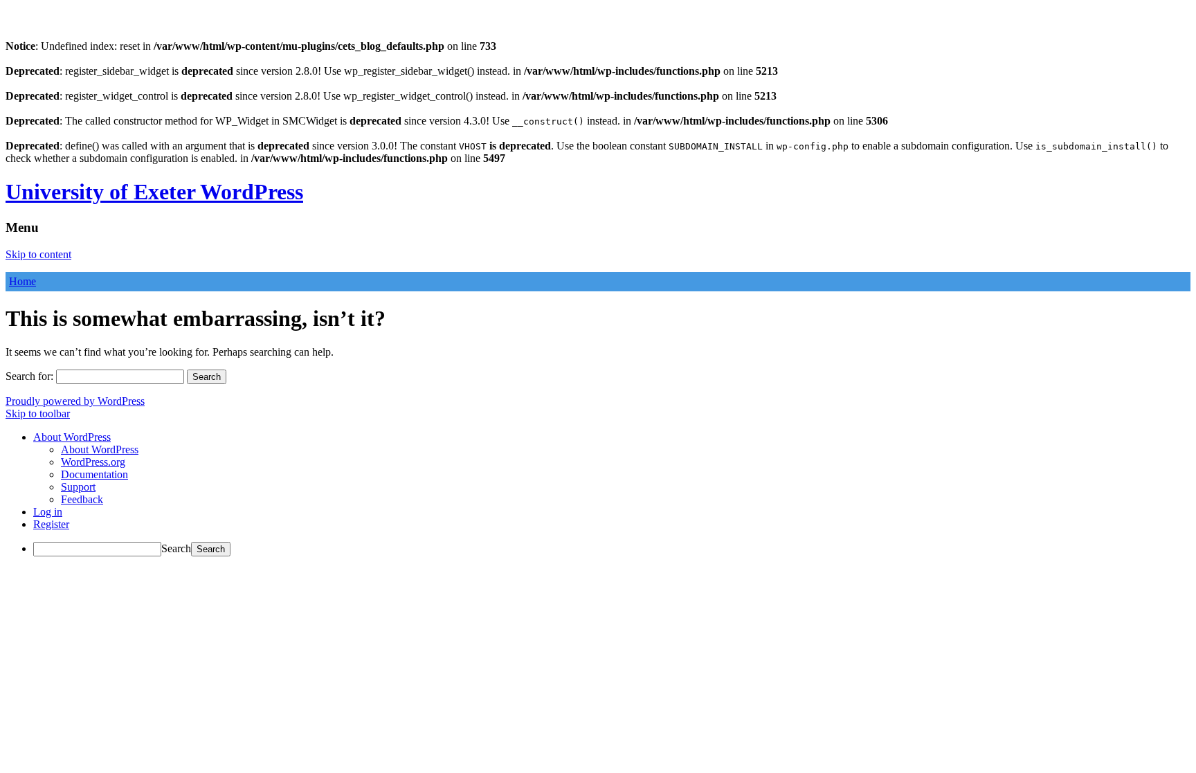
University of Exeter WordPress (154, 191)
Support (78, 487)
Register (51, 524)
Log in (47, 512)
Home (22, 281)
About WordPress (99, 449)
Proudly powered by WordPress (75, 401)
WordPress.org (93, 462)
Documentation (94, 474)
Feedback (82, 499)
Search (176, 548)
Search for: (29, 376)
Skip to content (38, 254)
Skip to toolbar (38, 413)
